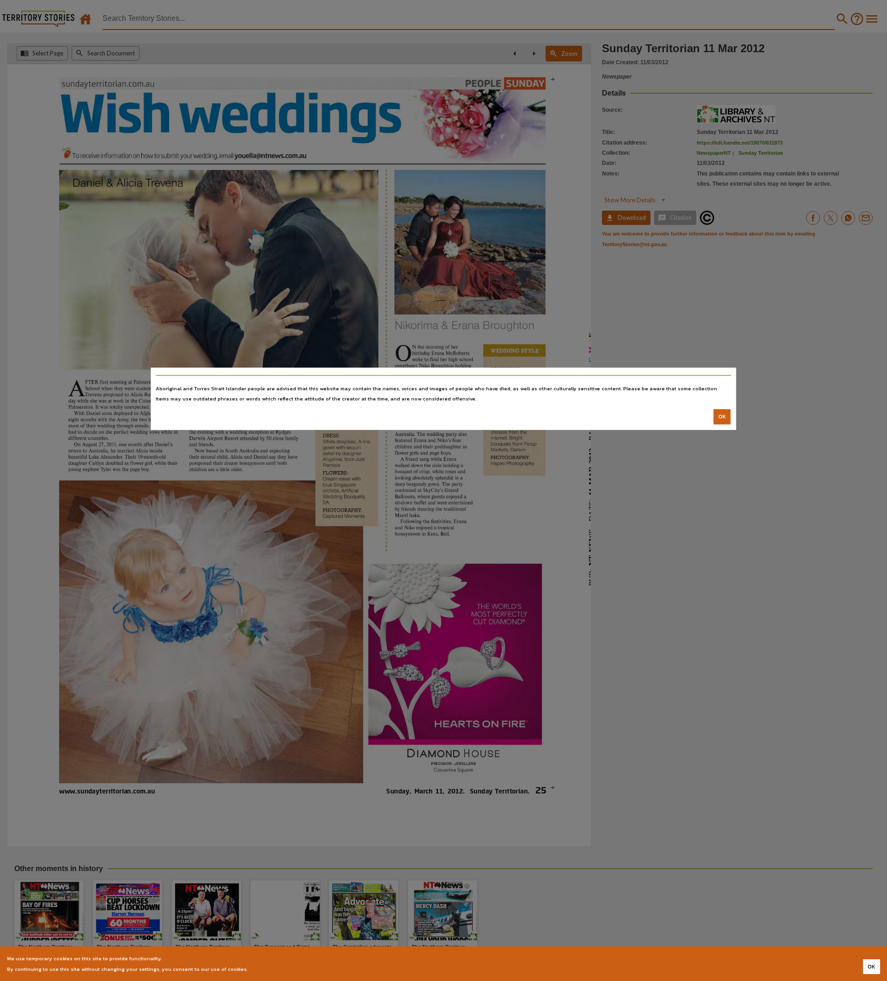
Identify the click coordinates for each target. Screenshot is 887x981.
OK (722, 416)
